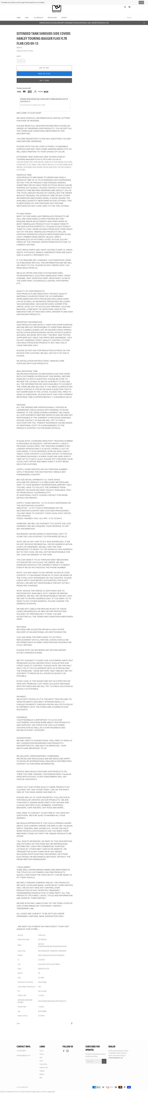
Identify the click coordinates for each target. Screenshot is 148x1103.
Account (129, 17)
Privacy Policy (43, 1064)
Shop (27, 17)
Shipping (19, 51)
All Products (38, 17)
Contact (64, 17)
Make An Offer (44, 74)
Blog (41, 1077)
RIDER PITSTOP (24, 1087)
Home (19, 17)
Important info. (44, 1067)
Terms (41, 1061)
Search (41, 1050)
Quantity (19, 56)
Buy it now (44, 80)
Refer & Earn (52, 17)
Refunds (42, 1074)
